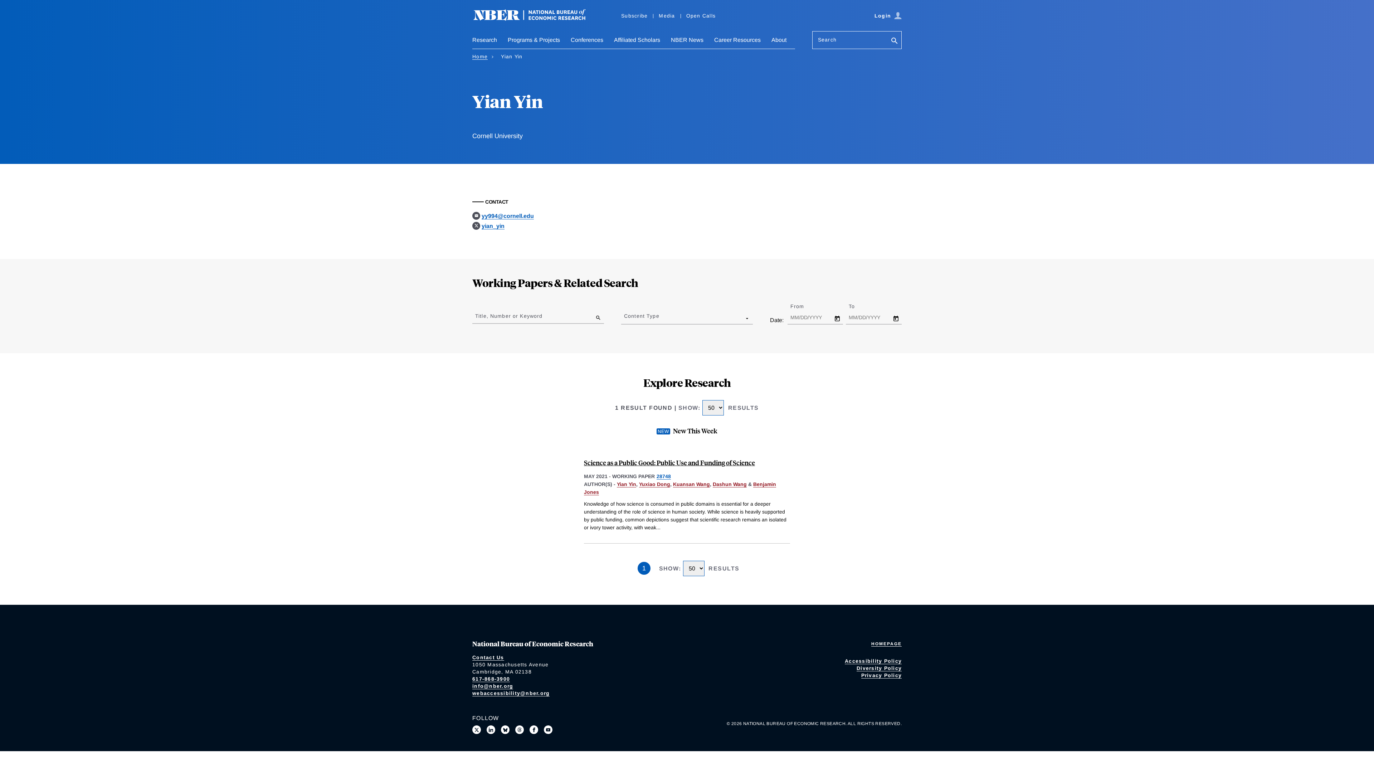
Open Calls (701, 16)
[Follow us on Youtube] (548, 729)
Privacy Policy (881, 675)
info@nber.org (492, 686)
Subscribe (634, 16)
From (803, 306)
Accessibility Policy (873, 661)
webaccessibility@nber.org (511, 693)
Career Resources (737, 40)
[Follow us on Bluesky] (505, 729)
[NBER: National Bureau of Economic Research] (535, 19)
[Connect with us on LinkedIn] (491, 729)
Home (480, 56)
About (778, 40)
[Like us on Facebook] (534, 729)
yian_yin (493, 226)
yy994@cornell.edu (508, 216)
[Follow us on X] (476, 729)
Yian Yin (626, 484)
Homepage (886, 643)
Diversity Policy (879, 668)
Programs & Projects (534, 40)
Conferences (587, 40)
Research (484, 40)
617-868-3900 (491, 679)
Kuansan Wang (691, 484)
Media (667, 16)
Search (827, 39)
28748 (664, 476)
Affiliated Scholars (637, 40)
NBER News (687, 40)
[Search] (894, 41)
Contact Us (488, 657)
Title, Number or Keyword (508, 316)
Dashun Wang (730, 484)
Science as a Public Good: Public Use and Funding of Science (669, 462)
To (858, 306)
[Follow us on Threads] (519, 729)
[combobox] (625, 318)
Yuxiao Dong (654, 484)
